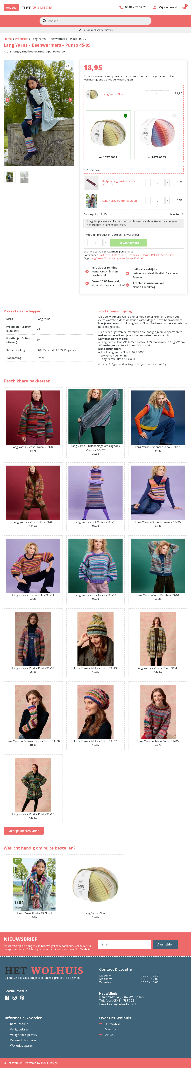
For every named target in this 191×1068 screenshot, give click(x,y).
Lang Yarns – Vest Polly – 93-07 (33, 522)
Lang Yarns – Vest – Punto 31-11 (158, 668)
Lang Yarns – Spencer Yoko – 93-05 (158, 522)
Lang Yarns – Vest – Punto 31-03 (33, 668)
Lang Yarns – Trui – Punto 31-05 (158, 741)
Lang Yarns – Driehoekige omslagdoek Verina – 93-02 (95, 448)
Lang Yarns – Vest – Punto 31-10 (33, 814)
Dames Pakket (150, 255)
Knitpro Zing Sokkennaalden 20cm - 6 (119, 182)
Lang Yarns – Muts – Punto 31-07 (95, 741)
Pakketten (104, 255)
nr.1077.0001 (108, 157)
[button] (68, 66)
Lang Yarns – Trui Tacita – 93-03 (95, 595)
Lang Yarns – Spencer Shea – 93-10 (158, 447)
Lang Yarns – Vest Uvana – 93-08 (33, 447)
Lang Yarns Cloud (114, 94)
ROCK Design (49, 1063)
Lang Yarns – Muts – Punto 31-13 (95, 668)
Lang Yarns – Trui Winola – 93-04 (33, 595)
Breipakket (134, 255)
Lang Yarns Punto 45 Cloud (119, 200)
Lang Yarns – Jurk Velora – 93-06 (95, 522)
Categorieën (119, 255)
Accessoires (168, 255)
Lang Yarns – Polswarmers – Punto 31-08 (33, 741)
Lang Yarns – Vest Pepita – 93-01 (157, 595)
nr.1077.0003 (157, 157)
